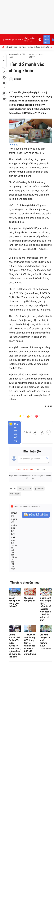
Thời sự (30, 47)
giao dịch (39, 488)
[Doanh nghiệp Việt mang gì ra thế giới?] (15, 592)
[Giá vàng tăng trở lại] (30, 592)
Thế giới (37, 47)
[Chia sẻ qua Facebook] (35, 432)
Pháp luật (45, 47)
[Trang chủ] (3, 47)
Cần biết (26, 39)
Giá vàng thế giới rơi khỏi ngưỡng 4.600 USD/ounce (45, 641)
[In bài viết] (4, 99)
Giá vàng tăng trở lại (29, 599)
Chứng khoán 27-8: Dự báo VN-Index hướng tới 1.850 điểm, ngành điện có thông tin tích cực (15, 645)
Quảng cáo (32, 39)
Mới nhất (9, 47)
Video (24, 47)
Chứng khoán (24, 488)
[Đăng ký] (36, 515)
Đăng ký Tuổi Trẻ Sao (46, 39)
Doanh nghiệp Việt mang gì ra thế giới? (14, 602)
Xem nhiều (17, 47)
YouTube (18, 39)
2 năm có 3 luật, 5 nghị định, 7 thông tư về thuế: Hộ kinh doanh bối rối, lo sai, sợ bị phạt (45, 609)
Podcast (8, 39)
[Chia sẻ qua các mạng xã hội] (48, 432)
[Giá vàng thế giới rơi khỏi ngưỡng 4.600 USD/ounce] (46, 628)
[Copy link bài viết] (42, 432)
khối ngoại (15, 493)
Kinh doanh (14, 54)
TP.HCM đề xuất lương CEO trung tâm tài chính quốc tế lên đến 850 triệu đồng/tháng (30, 644)
